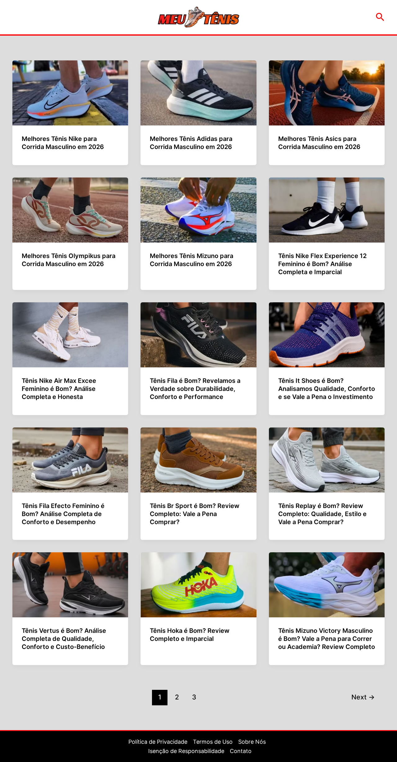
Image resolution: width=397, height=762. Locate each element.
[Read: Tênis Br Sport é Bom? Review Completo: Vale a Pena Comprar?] (198, 459)
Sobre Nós (252, 741)
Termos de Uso (213, 741)
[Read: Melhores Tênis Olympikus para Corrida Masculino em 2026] (70, 209)
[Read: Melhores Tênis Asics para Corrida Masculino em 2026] (327, 92)
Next (363, 697)
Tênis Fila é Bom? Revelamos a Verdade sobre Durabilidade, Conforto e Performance (195, 389)
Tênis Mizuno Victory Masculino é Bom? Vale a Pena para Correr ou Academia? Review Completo (326, 638)
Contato (241, 751)
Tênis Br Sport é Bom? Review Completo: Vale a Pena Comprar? (194, 514)
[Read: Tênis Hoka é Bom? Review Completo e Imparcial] (198, 584)
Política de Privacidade (157, 741)
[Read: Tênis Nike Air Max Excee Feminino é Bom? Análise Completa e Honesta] (70, 334)
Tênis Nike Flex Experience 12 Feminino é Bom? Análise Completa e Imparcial (322, 264)
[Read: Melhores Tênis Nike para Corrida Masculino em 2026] (70, 92)
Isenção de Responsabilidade (186, 751)
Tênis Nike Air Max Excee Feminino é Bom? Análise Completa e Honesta (59, 389)
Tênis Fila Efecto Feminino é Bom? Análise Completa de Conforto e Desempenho (63, 514)
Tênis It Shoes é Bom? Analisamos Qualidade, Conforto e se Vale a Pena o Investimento (326, 389)
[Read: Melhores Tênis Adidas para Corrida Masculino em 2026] (198, 92)
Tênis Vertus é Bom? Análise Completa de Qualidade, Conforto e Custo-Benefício (64, 638)
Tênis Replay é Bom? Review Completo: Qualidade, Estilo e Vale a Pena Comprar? (322, 514)
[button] (380, 17)
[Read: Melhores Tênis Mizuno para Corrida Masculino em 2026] (198, 209)
